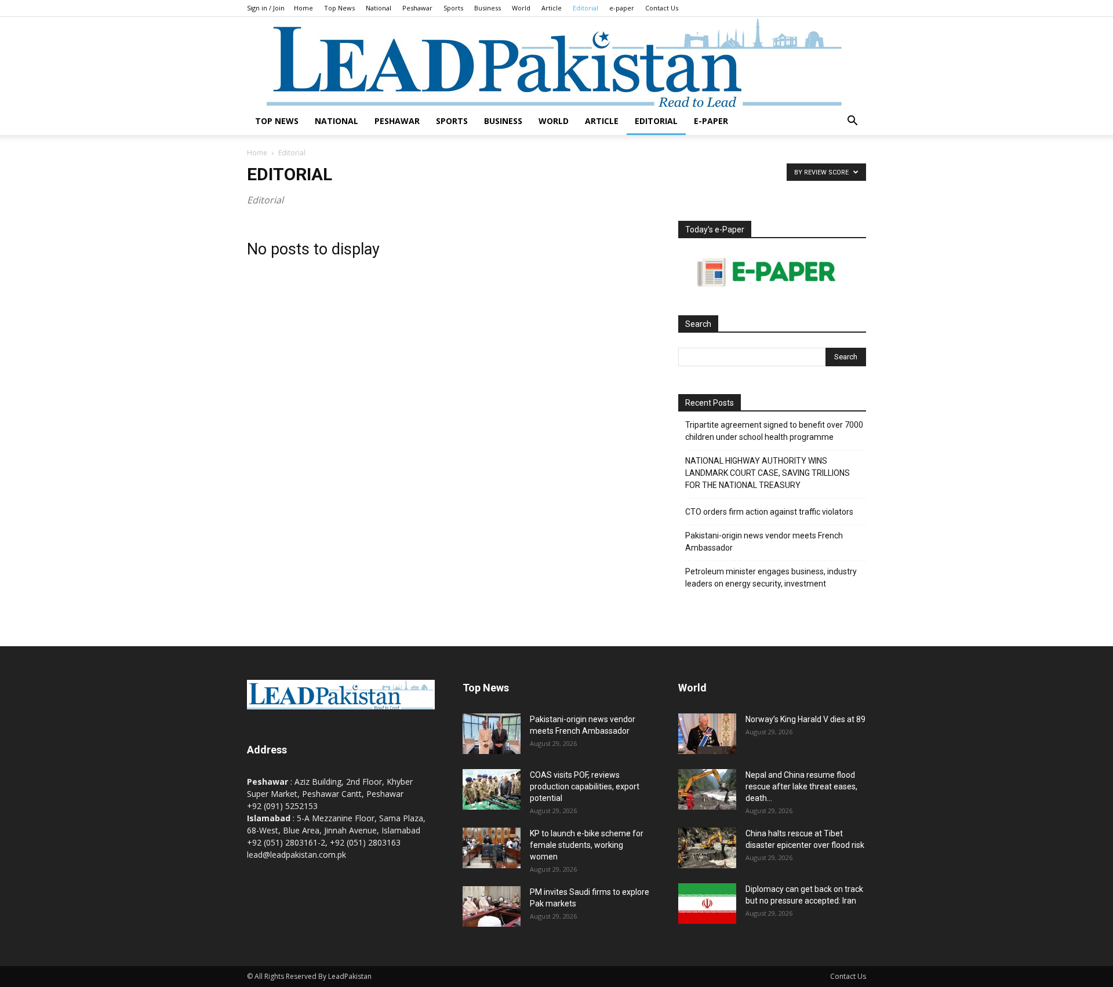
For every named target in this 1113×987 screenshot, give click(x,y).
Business (487, 7)
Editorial (585, 7)
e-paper (621, 7)
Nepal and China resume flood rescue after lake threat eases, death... (801, 786)
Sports (453, 7)
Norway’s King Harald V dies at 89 (805, 719)
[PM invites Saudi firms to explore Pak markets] (492, 906)
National (378, 7)
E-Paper (711, 120)
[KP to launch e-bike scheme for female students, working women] (492, 848)
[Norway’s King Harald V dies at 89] (707, 733)
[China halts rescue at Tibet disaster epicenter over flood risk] (707, 848)
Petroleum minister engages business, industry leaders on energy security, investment (771, 577)
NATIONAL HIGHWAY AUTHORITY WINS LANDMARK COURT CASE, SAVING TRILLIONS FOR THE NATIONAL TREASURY (767, 473)
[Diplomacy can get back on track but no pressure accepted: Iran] (707, 903)
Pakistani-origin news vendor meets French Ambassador (764, 541)
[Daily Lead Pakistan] (556, 62)
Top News (339, 7)
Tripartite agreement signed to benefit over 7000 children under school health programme (774, 431)
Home (303, 7)
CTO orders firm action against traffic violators (769, 511)
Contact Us (661, 7)
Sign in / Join (266, 7)
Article (551, 7)
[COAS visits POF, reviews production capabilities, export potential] (492, 789)
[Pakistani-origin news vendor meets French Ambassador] (492, 733)
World (521, 7)
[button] (852, 122)
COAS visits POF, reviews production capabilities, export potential (584, 786)
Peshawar (417, 7)
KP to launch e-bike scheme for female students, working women (586, 845)
